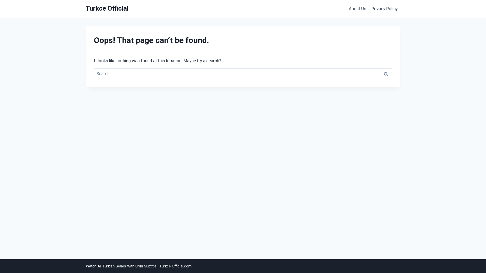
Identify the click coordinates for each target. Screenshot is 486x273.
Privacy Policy (385, 9)
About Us (357, 9)
